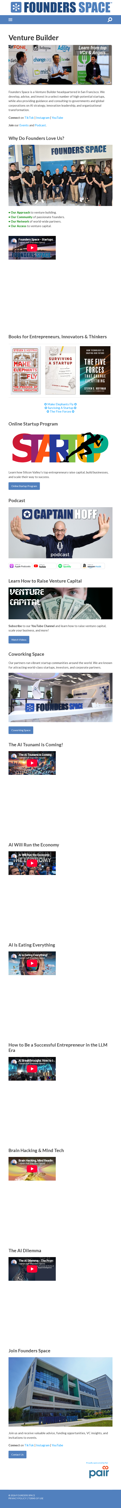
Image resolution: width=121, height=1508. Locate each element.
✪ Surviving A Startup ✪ (60, 408)
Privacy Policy (17, 1498)
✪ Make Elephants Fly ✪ (60, 404)
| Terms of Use (35, 1498)
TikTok (29, 117)
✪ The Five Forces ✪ (60, 411)
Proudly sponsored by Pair (97, 1463)
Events (24, 125)
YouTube (57, 117)
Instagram (42, 117)
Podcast (40, 125)
